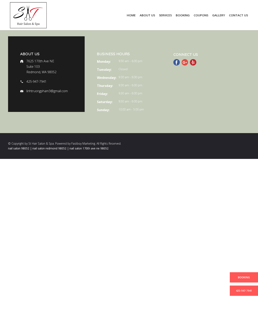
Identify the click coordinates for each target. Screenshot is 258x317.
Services (165, 15)
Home (131, 15)
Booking (183, 15)
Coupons (201, 15)
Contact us (238, 15)
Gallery (218, 15)
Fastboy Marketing (83, 143)
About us (147, 15)
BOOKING (244, 277)
